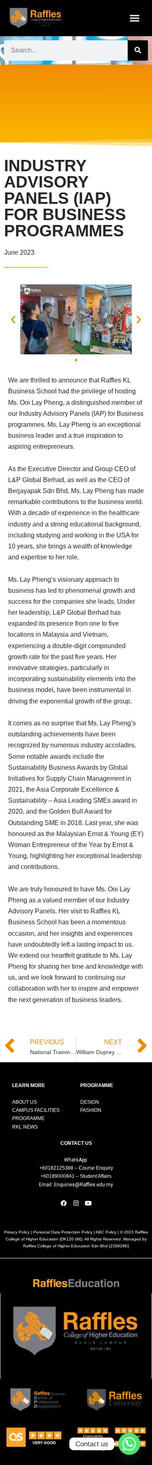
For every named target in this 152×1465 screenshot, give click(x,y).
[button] (135, 18)
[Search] (138, 50)
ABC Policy (106, 1232)
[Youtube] (88, 1203)
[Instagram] (76, 1203)
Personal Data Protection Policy (62, 1232)
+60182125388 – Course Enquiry (76, 1168)
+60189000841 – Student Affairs (76, 1176)
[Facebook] (64, 1203)
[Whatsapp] (129, 1444)
